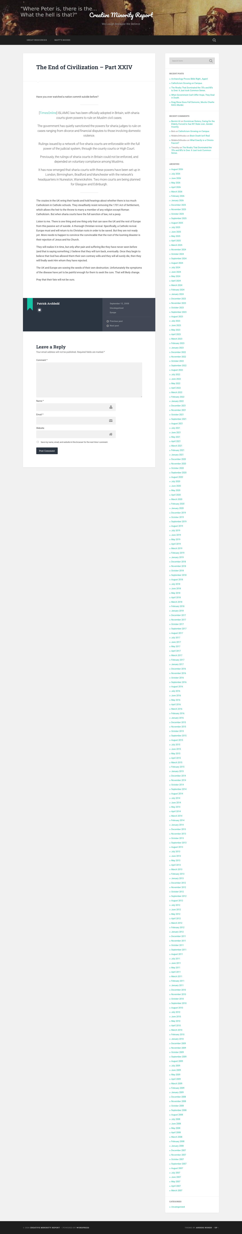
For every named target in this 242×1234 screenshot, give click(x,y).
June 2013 (176, 856)
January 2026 (177, 200)
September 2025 (178, 218)
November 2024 (178, 249)
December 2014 (178, 776)
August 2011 (177, 954)
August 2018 (177, 579)
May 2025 (175, 236)
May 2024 (175, 276)
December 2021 (178, 405)
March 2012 (176, 923)
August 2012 (177, 900)
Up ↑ (217, 1227)
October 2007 (177, 1159)
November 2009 (178, 1048)
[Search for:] (192, 60)
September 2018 (178, 575)
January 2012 (177, 932)
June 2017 (176, 642)
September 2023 (178, 312)
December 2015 (178, 722)
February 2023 (177, 343)
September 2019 (178, 521)
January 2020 (177, 508)
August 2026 (177, 169)
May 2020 (175, 490)
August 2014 (177, 793)
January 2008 (177, 1146)
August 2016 (177, 686)
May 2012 (175, 914)
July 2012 (175, 905)
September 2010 (178, 1003)
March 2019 (176, 548)
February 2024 (177, 289)
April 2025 (176, 240)
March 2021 (176, 446)
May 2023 (175, 330)
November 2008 (178, 1101)
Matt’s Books (62, 40)
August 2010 (177, 1007)
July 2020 (175, 481)
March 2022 (176, 392)
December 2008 (178, 1097)
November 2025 (178, 209)
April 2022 (176, 388)
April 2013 (176, 865)
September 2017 (178, 628)
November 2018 (178, 566)
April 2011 (176, 972)
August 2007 (177, 1168)
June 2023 (176, 325)
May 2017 (175, 646)
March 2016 (176, 709)
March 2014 (176, 816)
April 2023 (176, 334)
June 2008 (176, 1123)
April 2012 (176, 918)
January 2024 (177, 294)
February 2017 (177, 660)
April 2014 (176, 811)
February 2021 (177, 450)
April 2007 (176, 1186)
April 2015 (176, 758)
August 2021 (177, 423)
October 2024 (177, 254)
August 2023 (177, 316)
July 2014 (175, 798)
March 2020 (176, 499)
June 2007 (176, 1177)
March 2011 (176, 976)
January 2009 (177, 1092)
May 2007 (175, 1181)
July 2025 (175, 227)
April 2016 (176, 704)
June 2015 (176, 749)
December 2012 (178, 883)
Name (40, 401)
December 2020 (178, 459)
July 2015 (175, 744)
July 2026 (175, 174)
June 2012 (176, 909)
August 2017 (177, 633)
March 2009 (176, 1083)
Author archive (39, 310)
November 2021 (178, 410)
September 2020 (178, 472)
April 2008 (176, 1132)
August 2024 (177, 263)
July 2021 (175, 428)
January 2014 (177, 825)
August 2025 (177, 223)
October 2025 (177, 214)
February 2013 (177, 874)
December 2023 (178, 298)
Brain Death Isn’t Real (200, 136)
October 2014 (177, 784)
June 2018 (176, 588)
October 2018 (177, 570)
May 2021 (175, 437)
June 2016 (176, 695)
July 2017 (175, 637)
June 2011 (176, 963)
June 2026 (176, 178)
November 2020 (178, 463)
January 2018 (177, 611)
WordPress (82, 1227)
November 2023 (178, 303)
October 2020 (177, 468)
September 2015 (178, 735)
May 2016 (175, 700)
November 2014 (178, 780)
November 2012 (178, 887)
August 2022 (177, 370)
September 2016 (178, 682)
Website (40, 428)
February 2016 (177, 713)
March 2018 (176, 602)
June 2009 (176, 1070)
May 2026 (175, 182)
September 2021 (178, 419)
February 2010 (177, 1034)
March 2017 (176, 655)
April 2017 (176, 651)
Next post (114, 325)
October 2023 (177, 307)
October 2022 (177, 361)
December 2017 (178, 615)
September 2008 (178, 1110)
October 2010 (177, 999)
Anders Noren (204, 1227)
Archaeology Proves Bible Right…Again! (189, 79)
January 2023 (177, 347)
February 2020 (177, 504)
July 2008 (175, 1119)
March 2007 (176, 1190)
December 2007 (178, 1150)
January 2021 (177, 454)
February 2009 (177, 1088)
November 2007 (178, 1155)
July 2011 (175, 958)
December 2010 (178, 990)
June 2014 (176, 802)
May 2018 (175, 593)
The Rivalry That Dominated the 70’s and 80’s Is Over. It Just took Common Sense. (192, 89)
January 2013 (177, 878)
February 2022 (177, 397)
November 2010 (178, 994)
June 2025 (176, 232)
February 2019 (177, 553)
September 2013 (178, 842)
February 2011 (177, 981)
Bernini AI (175, 121)
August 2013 (177, 847)
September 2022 (178, 365)
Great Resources (37, 40)
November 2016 (178, 673)
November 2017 (178, 619)
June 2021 (176, 432)
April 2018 (176, 597)
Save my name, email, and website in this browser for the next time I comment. (74, 442)
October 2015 (177, 731)
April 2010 (176, 1025)
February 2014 (177, 820)
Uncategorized (116, 308)
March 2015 (176, 762)
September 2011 (178, 949)
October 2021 (177, 414)
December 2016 (178, 669)
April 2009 (176, 1079)
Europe (113, 312)
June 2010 (176, 1016)
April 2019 (176, 544)
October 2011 (177, 945)
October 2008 (177, 1106)
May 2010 (175, 1021)
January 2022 (177, 401)
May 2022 (175, 383)
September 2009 (178, 1056)
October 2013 (177, 838)
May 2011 (175, 967)
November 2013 (178, 834)
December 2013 (178, 829)
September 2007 (178, 1164)
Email (39, 414)
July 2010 (175, 1012)
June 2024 (176, 272)
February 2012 (177, 927)
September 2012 (178, 896)
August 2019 (177, 526)
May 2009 (175, 1074)
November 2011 (178, 941)
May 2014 (175, 807)
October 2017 (177, 624)
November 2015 (178, 726)
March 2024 (176, 285)
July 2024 (175, 267)
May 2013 (175, 860)
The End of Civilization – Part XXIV (84, 67)
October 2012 (177, 891)
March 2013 (176, 869)
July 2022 (175, 374)
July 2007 (175, 1172)
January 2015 (177, 771)
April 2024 (176, 281)
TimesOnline (48, 113)
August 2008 (177, 1114)
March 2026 (176, 191)
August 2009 (177, 1061)
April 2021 (176, 441)
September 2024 (178, 258)
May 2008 (175, 1128)
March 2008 (176, 1137)
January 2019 (177, 557)
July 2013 (175, 851)
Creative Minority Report (121, 15)
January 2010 (177, 1039)
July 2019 (175, 530)
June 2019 (176, 535)
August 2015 (177, 740)
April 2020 (176, 495)
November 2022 (178, 356)
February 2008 (177, 1141)
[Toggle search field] (214, 40)
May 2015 (175, 753)
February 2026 (177, 196)
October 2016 (177, 677)
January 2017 (177, 664)
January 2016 (177, 718)
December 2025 (178, 205)
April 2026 (176, 187)
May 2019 (175, 539)
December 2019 (178, 512)
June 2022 (176, 379)
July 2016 (175, 691)
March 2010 (176, 1030)
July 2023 (175, 321)
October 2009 (177, 1052)
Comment (41, 360)
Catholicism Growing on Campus (186, 83)
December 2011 (178, 936)
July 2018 (175, 584)
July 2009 (175, 1065)
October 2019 (177, 517)
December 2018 (178, 561)
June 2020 (176, 486)
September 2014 (178, 789)
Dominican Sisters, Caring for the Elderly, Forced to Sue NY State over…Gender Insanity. (193, 124)
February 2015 (177, 767)
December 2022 (178, 352)
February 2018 (177, 606)
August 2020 (177, 477)
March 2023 (176, 339)
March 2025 (176, 245)
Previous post (116, 321)
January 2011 (177, 985)
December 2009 (178, 1043)
